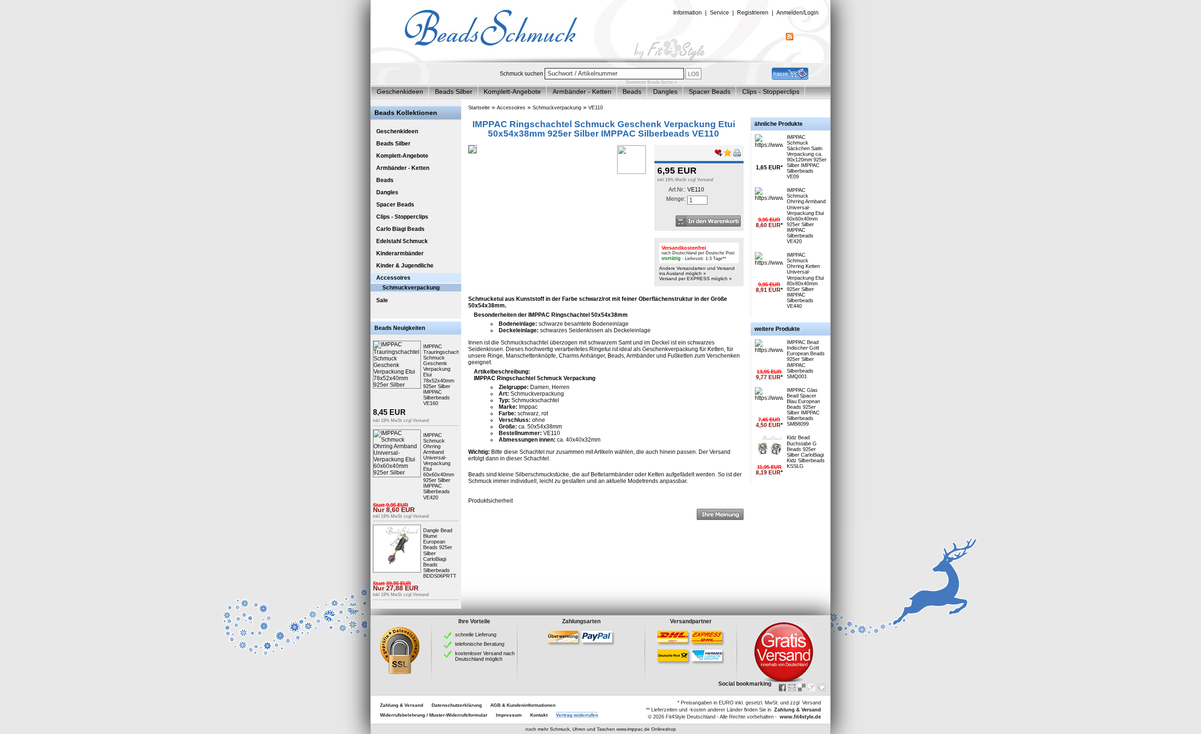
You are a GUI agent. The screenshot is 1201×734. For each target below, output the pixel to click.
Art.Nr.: (677, 189)
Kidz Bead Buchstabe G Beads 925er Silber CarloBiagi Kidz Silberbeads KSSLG (806, 451)
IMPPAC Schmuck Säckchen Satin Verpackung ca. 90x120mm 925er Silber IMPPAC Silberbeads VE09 (807, 157)
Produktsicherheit (490, 500)
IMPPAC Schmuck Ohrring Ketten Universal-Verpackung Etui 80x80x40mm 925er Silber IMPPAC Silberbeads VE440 (805, 280)
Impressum (509, 715)
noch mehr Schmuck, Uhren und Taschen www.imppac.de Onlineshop (600, 729)
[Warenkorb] (790, 78)
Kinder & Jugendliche (404, 265)
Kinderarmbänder (400, 253)
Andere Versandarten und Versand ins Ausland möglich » (697, 271)
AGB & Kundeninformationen (522, 705)
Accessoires (393, 278)
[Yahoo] (811, 687)
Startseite (479, 107)
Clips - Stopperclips (770, 91)
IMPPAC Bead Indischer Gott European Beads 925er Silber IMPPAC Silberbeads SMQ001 (806, 359)
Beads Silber (453, 91)
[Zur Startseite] (600, 60)
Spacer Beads (709, 91)
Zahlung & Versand (401, 705)
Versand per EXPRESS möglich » (695, 278)
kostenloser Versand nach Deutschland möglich (485, 656)
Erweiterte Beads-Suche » (651, 82)
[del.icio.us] (802, 687)
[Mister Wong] (792, 687)
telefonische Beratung (479, 644)
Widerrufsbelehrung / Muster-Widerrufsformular (433, 715)
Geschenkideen (400, 91)
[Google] (821, 687)
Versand (421, 420)
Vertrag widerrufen (577, 715)
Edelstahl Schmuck (402, 241)
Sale (382, 300)
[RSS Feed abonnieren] (789, 38)
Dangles (665, 91)
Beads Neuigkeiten (399, 328)
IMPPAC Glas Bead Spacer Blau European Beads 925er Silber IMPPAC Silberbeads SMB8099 (803, 407)
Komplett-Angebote (512, 91)
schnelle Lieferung (475, 634)
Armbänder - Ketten (582, 91)
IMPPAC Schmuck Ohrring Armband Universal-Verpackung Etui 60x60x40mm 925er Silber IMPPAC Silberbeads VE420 (806, 215)
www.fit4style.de (800, 716)
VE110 (595, 107)
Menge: (675, 199)
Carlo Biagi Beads (400, 229)
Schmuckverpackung (411, 287)
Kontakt (538, 715)
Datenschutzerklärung (457, 705)
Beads (632, 91)
